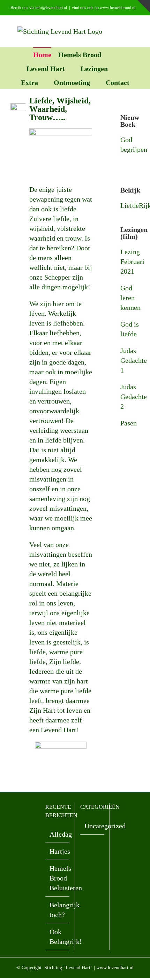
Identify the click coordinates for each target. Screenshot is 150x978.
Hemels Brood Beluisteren (58, 878)
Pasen (128, 423)
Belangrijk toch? (58, 909)
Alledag (58, 834)
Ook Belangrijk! (58, 936)
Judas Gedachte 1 (133, 360)
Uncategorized (92, 826)
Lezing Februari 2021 (132, 261)
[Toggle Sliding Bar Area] (143, 6)
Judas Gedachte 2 (133, 396)
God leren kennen (130, 297)
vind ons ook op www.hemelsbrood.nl (103, 7)
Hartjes (58, 851)
